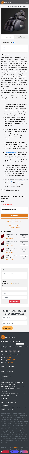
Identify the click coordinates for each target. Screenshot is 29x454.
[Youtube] (6, 351)
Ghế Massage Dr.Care (20, 6)
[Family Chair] (6, 2)
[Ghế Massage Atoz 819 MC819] (2, 257)
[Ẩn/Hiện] (13, 42)
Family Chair (17, 447)
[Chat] (24, 451)
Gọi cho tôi (7, 328)
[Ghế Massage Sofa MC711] (2, 236)
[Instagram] (10, 351)
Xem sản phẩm (24, 236)
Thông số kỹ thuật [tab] (20, 37)
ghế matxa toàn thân (17, 181)
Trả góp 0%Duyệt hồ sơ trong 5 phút (15, 220)
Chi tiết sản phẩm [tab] (7, 37)
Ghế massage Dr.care (11, 152)
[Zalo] (14, 451)
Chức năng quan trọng (9, 49)
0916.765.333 (10, 357)
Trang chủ (3, 6)
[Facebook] (2, 351)
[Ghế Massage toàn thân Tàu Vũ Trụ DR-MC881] (14, 21)
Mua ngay (14, 215)
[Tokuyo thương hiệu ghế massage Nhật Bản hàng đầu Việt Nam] (11, 283)
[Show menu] (27, 2)
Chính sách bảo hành (6, 369)
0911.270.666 (11, 360)
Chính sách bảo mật (6, 374)
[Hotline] (5, 451)
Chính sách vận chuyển (7, 371)
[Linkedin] (14, 351)
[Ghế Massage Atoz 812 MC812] (2, 250)
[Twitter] (18, 351)
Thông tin (5, 47)
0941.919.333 (10, 362)
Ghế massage (10, 6)
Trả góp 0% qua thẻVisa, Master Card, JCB (14, 226)
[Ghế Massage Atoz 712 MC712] (2, 243)
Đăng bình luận (14, 301)
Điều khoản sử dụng (6, 376)
